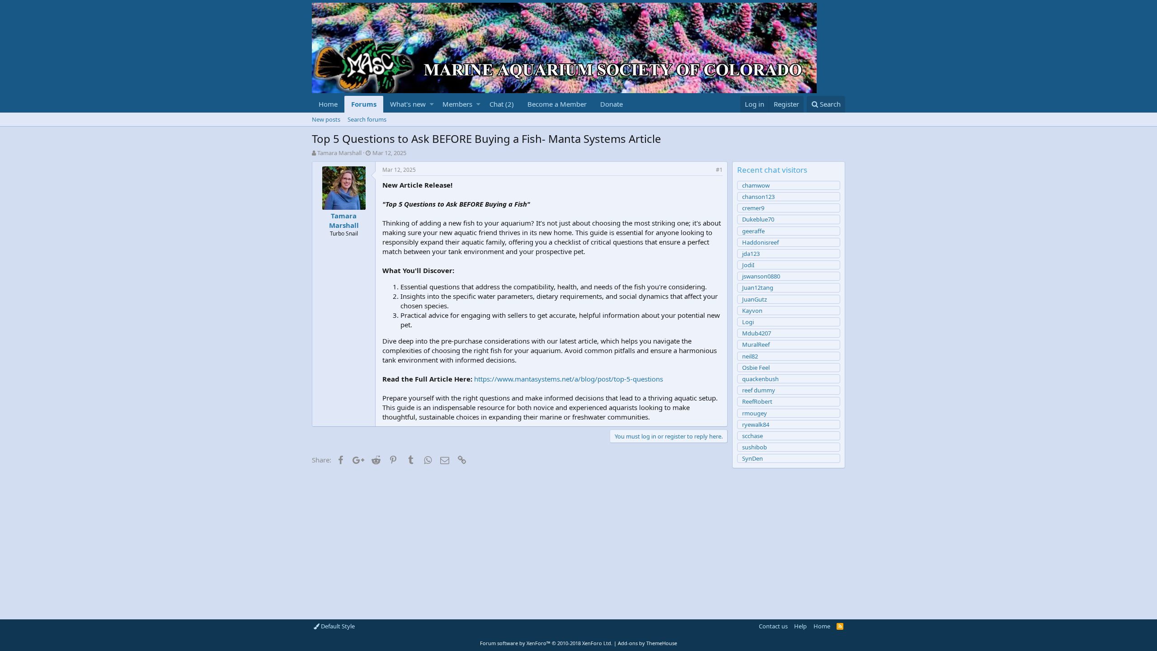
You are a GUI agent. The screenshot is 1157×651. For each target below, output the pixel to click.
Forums (363, 103)
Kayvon (752, 311)
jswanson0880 (761, 276)
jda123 (751, 254)
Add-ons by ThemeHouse (647, 643)
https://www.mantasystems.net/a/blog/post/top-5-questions (568, 378)
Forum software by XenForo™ (546, 643)
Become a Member (557, 103)
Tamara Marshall (339, 153)
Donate (611, 103)
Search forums (367, 119)
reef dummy (758, 390)
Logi (748, 322)
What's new (408, 103)
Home (328, 103)
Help (800, 626)
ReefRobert (757, 401)
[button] (432, 104)
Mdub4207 (756, 333)
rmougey (754, 413)
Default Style (337, 626)
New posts (326, 119)
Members (457, 103)
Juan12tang (757, 287)
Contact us (773, 626)
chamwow (756, 185)
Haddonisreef (760, 242)
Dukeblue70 (758, 219)
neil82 (750, 356)
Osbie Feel (756, 367)
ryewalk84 (755, 424)
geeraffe (753, 231)
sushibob (754, 447)
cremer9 (753, 208)
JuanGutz (754, 299)
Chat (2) (501, 103)
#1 (719, 170)
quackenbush (760, 379)
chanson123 (758, 197)
